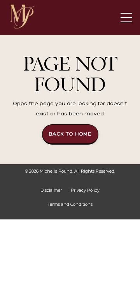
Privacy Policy (85, 190)
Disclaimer (51, 190)
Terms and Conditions (70, 204)
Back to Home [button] (70, 134)
